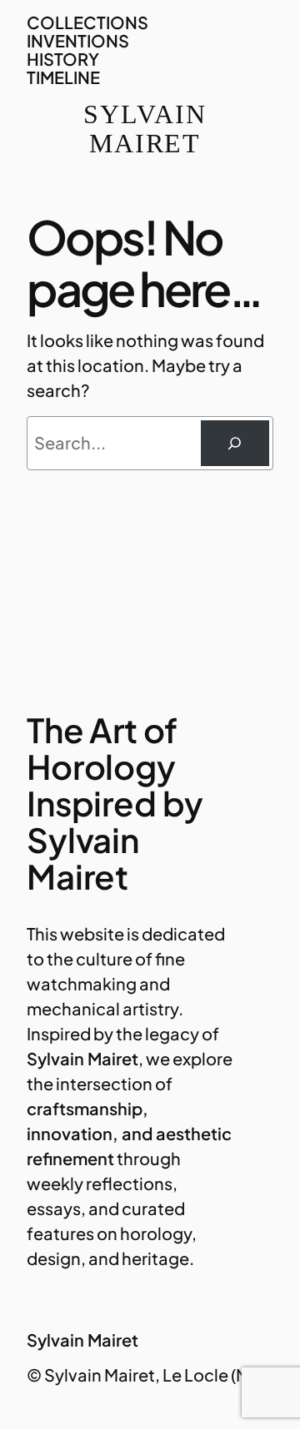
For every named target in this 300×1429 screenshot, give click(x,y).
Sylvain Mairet (144, 128)
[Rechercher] (235, 443)
